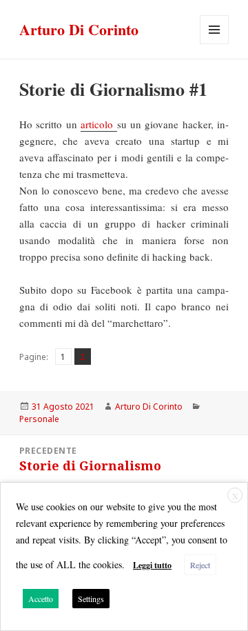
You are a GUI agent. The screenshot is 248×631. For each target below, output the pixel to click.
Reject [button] (200, 564)
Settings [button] (91, 598)
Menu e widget (214, 43)
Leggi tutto (152, 565)
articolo (98, 124)
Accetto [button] (40, 598)
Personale (39, 419)
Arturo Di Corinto (78, 29)
